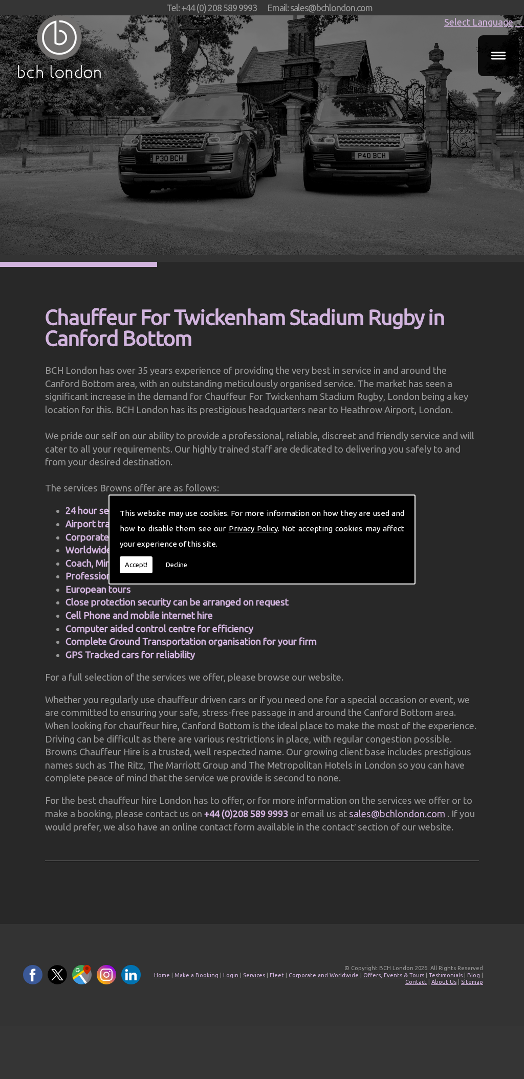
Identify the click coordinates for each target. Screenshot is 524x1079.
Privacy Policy (253, 528)
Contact (416, 982)
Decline (176, 564)
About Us (443, 982)
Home (162, 975)
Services (254, 975)
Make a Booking (196, 975)
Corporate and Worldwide (324, 975)
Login (230, 975)
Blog (473, 975)
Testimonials (446, 975)
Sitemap (472, 982)
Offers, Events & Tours (393, 975)
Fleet (277, 975)
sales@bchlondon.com (397, 813)
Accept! (136, 564)
